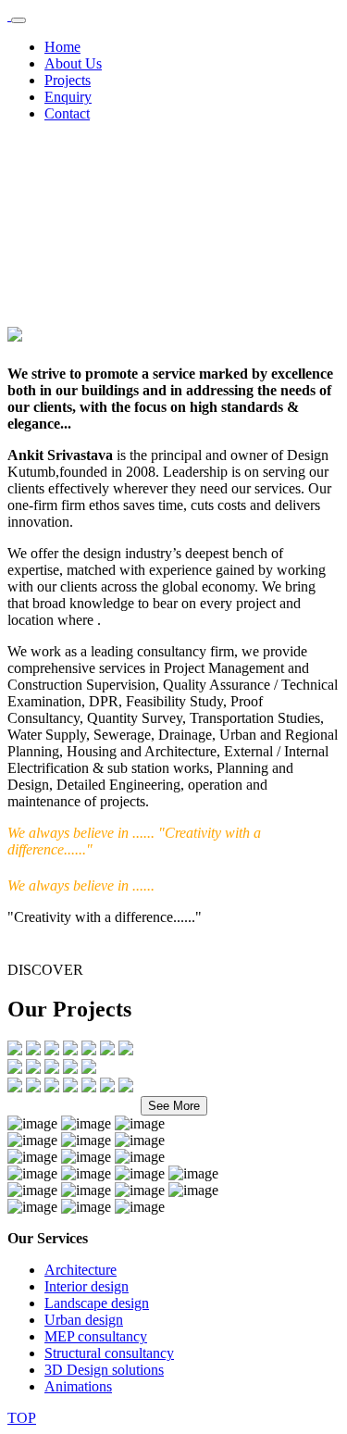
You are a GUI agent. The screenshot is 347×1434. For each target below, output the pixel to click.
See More (174, 1106)
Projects (67, 80)
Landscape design (96, 1303)
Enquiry (68, 97)
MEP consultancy (95, 1336)
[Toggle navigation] (18, 20)
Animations (78, 1386)
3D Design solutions (104, 1370)
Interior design (86, 1286)
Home (62, 47)
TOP (21, 1418)
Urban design (83, 1320)
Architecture (80, 1270)
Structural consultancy (109, 1353)
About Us (73, 63)
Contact (67, 113)
